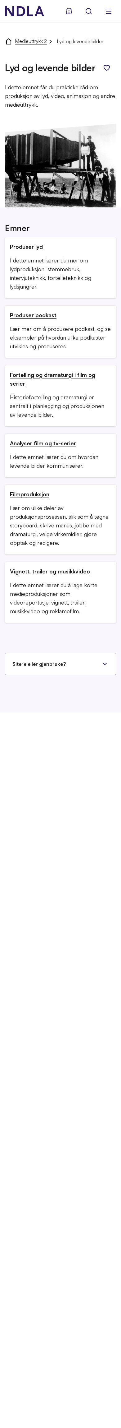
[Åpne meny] (108, 11)
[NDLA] (24, 11)
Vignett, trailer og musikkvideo (50, 571)
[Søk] (88, 11)
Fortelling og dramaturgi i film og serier (52, 379)
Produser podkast (33, 315)
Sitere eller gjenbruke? (39, 664)
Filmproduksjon (29, 494)
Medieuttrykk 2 (31, 41)
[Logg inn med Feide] (68, 11)
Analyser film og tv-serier (43, 443)
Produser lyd (26, 246)
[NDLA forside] (8, 41)
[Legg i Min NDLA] (106, 67)
